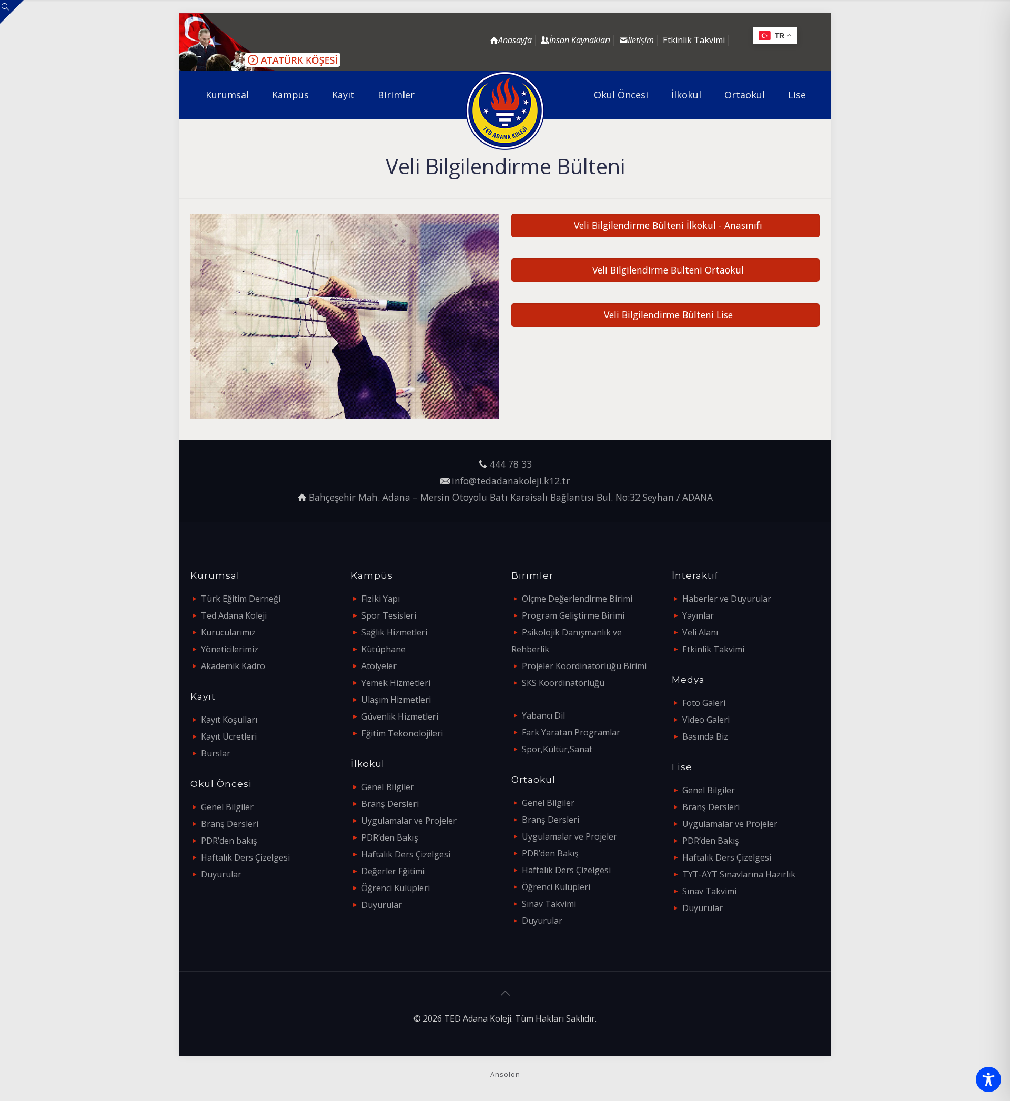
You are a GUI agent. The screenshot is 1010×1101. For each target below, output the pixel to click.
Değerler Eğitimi (393, 871)
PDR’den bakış (229, 840)
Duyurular (221, 874)
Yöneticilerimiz (229, 649)
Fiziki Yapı (380, 598)
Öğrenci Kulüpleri (395, 888)
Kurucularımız (228, 632)
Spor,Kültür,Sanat (557, 749)
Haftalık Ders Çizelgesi (245, 857)
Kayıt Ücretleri (229, 736)
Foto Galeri (703, 703)
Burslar (215, 753)
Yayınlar (698, 615)
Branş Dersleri (229, 824)
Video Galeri (706, 719)
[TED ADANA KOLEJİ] (505, 110)
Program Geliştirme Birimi (573, 615)
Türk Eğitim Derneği (240, 598)
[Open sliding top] (12, 12)
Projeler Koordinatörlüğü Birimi (584, 666)
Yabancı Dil (543, 715)
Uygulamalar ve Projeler (409, 820)
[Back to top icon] (505, 993)
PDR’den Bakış (389, 837)
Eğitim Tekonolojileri (402, 733)
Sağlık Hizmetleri (394, 632)
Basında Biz (705, 736)
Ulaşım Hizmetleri (396, 699)
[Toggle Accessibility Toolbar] (988, 1079)
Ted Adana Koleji (234, 615)
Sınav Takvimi (549, 904)
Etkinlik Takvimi (694, 40)
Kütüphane (383, 649)
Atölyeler (379, 666)
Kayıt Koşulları (229, 719)
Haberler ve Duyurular (726, 598)
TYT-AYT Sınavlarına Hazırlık (738, 874)
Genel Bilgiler (227, 807)
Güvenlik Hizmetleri (399, 716)
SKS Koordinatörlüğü (563, 683)
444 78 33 (511, 464)
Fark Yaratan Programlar (571, 732)
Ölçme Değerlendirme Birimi (577, 598)
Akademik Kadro (233, 666)
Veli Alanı (700, 632)
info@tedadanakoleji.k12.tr (511, 480)
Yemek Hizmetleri (395, 683)
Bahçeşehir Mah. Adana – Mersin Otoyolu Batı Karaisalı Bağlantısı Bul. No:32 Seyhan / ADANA (511, 497)
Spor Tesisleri (388, 615)
